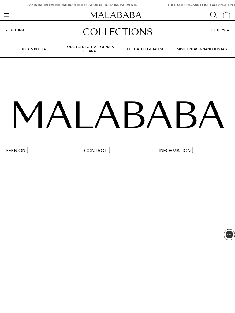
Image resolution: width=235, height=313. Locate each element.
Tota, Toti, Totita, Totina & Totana (89, 48)
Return (17, 30)
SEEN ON (15, 150)
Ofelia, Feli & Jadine (145, 48)
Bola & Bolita (33, 48)
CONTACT (95, 150)
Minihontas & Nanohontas (202, 48)
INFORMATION (175, 150)
